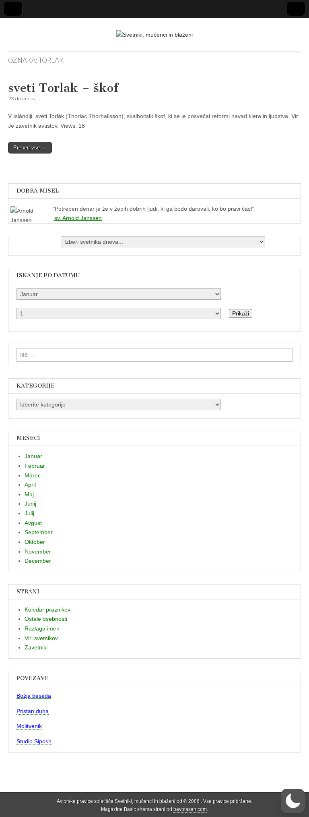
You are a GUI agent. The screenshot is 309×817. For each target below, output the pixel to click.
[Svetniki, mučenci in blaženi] (154, 29)
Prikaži (240, 313)
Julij (29, 513)
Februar (35, 465)
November (38, 551)
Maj (29, 494)
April (30, 484)
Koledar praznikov (47, 609)
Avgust (33, 523)
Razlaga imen (42, 628)
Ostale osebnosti (46, 619)
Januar (33, 456)
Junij (30, 503)
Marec (33, 475)
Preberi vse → (30, 148)
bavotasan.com (190, 809)
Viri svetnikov (41, 638)
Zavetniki (36, 647)
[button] (293, 801)
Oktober (35, 542)
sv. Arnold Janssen (78, 218)
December (38, 561)
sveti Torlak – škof (63, 88)
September (39, 532)
